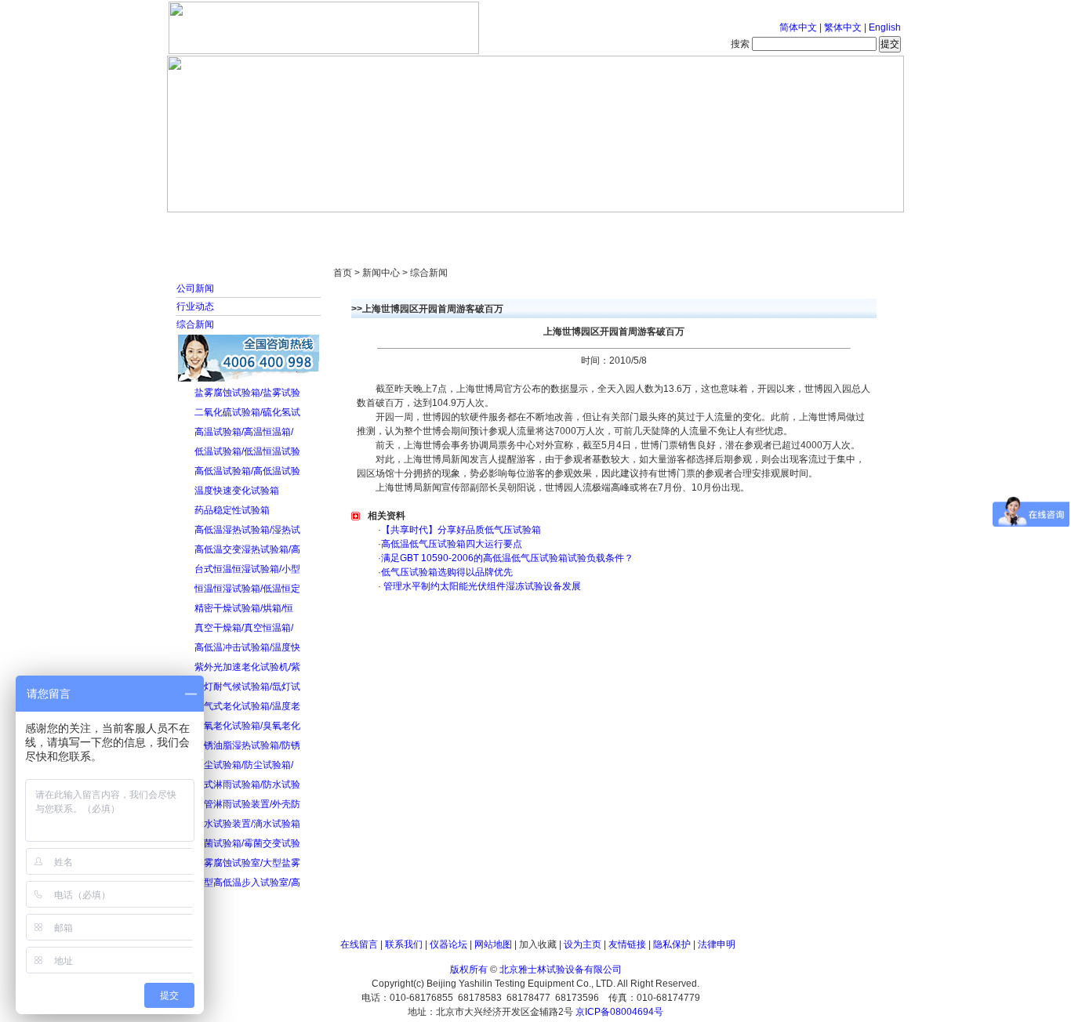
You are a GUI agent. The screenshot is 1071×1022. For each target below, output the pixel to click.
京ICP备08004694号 (619, 1011)
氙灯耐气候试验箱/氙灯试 (247, 686)
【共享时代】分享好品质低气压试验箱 (461, 529)
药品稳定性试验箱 (232, 510)
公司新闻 (195, 288)
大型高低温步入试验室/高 (247, 882)
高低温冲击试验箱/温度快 (247, 647)
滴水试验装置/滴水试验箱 (247, 823)
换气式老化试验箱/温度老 (247, 706)
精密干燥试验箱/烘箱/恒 (243, 608)
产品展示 (477, 227)
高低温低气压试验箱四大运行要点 (451, 543)
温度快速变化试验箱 (236, 490)
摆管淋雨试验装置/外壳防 (247, 804)
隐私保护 (672, 944)
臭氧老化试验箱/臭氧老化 (247, 725)
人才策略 (649, 227)
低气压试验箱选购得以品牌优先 (447, 572)
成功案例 (563, 227)
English (885, 27)
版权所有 (469, 969)
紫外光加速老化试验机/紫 (247, 666)
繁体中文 (843, 27)
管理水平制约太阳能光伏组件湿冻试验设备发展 (481, 586)
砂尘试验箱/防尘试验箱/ (243, 764)
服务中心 (735, 227)
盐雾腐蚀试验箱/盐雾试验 (247, 392)
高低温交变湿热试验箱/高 (247, 549)
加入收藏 (538, 944)
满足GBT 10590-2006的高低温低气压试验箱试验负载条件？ (507, 558)
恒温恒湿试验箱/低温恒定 (247, 588)
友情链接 (627, 944)
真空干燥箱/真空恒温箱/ (243, 627)
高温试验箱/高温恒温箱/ (243, 431)
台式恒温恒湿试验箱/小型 (247, 569)
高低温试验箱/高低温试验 (247, 471)
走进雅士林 (304, 227)
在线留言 (359, 944)
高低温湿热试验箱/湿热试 (247, 529)
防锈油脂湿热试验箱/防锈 (247, 745)
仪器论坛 (448, 944)
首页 (218, 227)
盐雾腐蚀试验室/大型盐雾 (247, 862)
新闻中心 (390, 227)
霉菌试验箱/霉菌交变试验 (247, 843)
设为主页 (582, 944)
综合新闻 (195, 324)
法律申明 (716, 944)
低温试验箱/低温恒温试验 (247, 451)
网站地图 (493, 944)
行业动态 (195, 306)
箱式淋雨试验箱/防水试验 (247, 784)
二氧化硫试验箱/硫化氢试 (247, 412)
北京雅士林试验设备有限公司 (560, 969)
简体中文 (798, 27)
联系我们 (404, 944)
